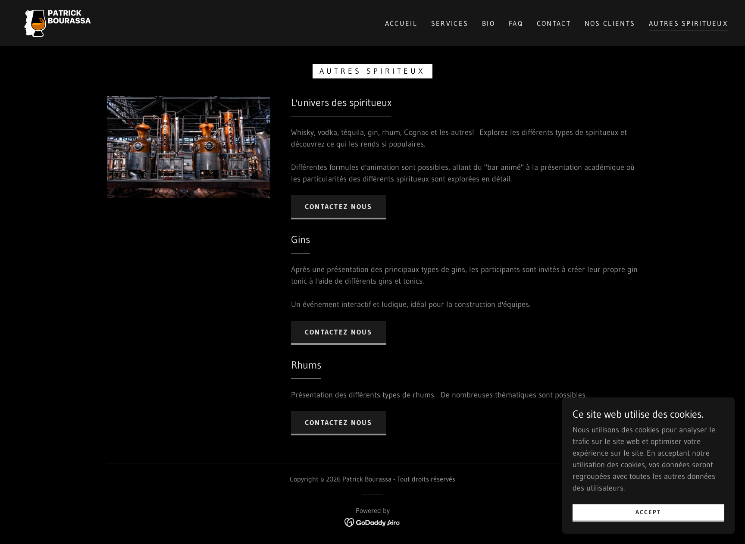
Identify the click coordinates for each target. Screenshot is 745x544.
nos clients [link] (610, 23)
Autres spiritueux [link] (688, 23)
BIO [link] (488, 23)
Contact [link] (554, 23)
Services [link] (449, 23)
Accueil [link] (401, 23)
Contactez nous (338, 206)
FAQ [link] (516, 23)
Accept (648, 512)
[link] (57, 22)
